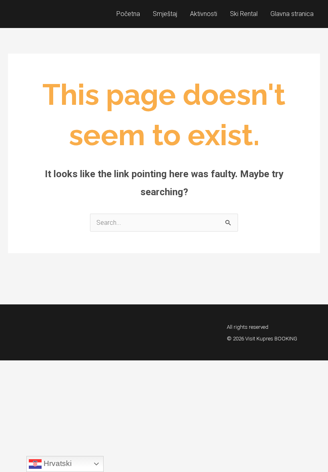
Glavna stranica (292, 14)
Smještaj (165, 14)
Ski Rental (244, 14)
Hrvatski (57, 463)
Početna (128, 14)
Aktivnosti (203, 14)
